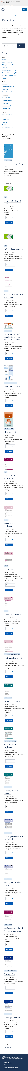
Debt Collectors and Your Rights (12, 477)
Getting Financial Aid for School (13, 837)
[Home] (11, 10)
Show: (3, 136)
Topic (3, 57)
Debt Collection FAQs (13, 249)
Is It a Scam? (9, 569)
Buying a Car (9, 974)
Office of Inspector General (11, 1067)
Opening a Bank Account (11, 791)
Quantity (7, 214)
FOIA (5, 1065)
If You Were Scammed (13, 614)
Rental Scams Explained (9, 524)
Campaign (5, 95)
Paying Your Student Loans (13, 883)
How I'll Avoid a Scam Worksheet (13, 295)
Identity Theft (10, 432)
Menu (24, 9)
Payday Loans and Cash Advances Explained (13, 929)
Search (21, 46)
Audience (4, 82)
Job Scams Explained (13, 658)
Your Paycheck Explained (10, 746)
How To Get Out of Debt (12, 202)
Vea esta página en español (9, 16)
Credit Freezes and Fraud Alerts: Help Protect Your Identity (13, 337)
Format (4, 112)
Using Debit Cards (12, 701)
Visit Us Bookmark (12, 386)
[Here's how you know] (14, 3)
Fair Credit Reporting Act (13, 165)
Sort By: (4, 138)
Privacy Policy (8, 1062)
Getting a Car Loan (12, 1017)
